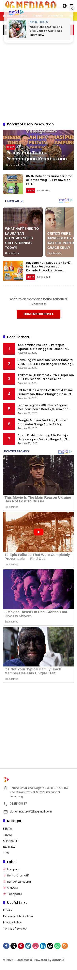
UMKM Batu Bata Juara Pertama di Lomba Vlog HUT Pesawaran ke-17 (49, 180)
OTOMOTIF (10, 841)
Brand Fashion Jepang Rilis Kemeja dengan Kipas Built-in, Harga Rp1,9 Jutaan (43, 437)
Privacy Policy (12, 922)
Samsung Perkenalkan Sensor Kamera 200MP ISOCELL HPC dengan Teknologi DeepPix (45, 362)
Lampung (13, 869)
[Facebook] (6, 946)
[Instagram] (35, 946)
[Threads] (50, 946)
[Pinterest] (21, 946)
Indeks (7, 910)
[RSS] (65, 946)
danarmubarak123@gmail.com (31, 811)
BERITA (10, 147)
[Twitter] (13, 946)
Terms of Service (15, 929)
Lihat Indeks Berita (39, 314)
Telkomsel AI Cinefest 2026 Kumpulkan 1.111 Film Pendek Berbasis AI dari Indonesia (46, 377)
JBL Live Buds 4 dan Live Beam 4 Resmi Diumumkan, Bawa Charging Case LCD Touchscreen (45, 392)
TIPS (6, 853)
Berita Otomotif (18, 875)
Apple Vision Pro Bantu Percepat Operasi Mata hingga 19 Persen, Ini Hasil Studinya (42, 347)
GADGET (13, 888)
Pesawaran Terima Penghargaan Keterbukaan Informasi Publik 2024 (36, 156)
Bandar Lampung (19, 882)
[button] (64, 6)
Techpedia (14, 894)
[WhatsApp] (57, 946)
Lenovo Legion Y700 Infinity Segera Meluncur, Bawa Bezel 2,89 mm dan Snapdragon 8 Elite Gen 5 (43, 407)
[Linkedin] (43, 946)
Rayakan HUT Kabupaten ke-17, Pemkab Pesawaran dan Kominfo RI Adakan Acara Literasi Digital (48, 268)
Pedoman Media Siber (18, 916)
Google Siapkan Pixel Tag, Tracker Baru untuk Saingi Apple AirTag (42, 422)
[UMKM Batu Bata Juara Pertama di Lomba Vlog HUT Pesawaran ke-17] (13, 184)
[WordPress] (28, 946)
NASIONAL (9, 847)
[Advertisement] (38, 77)
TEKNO (7, 835)
